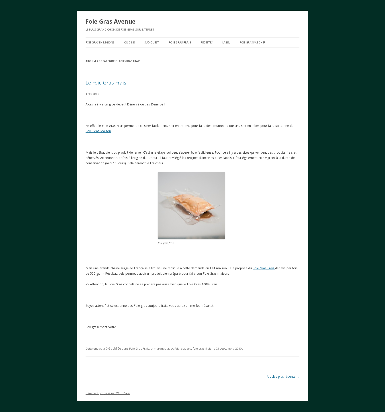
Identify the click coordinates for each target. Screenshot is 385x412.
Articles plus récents (283, 376)
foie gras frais (201, 348)
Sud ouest (151, 42)
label (226, 42)
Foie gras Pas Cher (252, 42)
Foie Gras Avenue (110, 21)
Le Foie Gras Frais (106, 82)
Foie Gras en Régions (100, 42)
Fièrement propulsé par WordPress (108, 393)
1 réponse (92, 94)
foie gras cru (182, 348)
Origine (129, 42)
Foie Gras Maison (98, 131)
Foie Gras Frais (180, 42)
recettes (207, 42)
